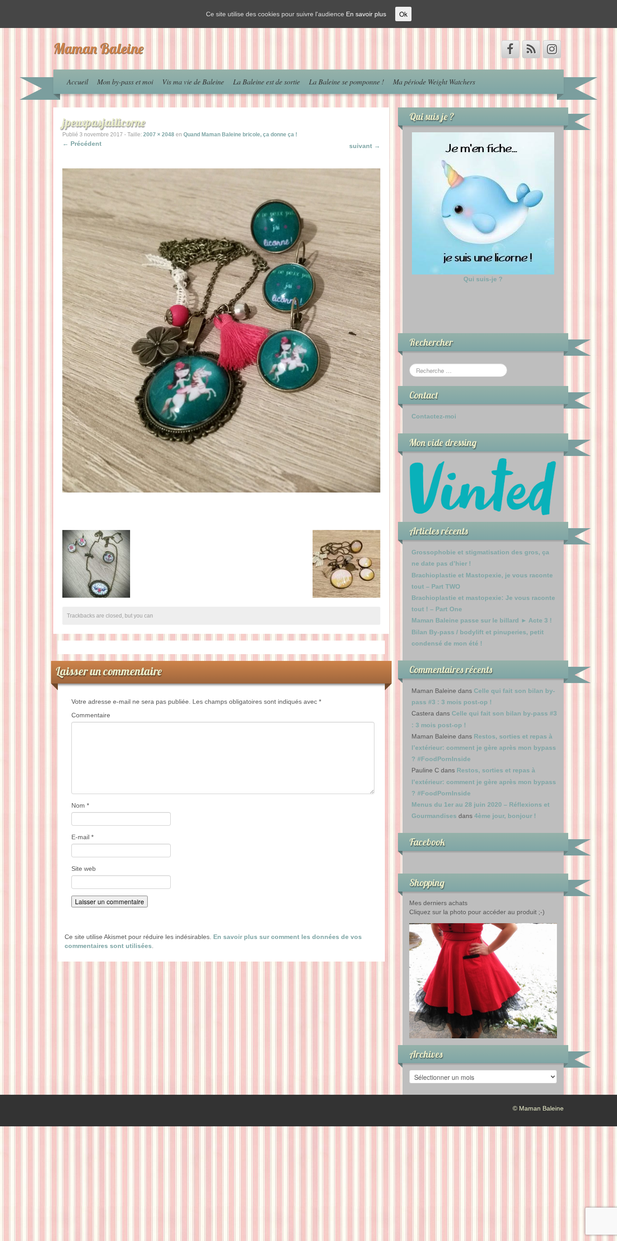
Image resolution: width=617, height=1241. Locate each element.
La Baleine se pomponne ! (346, 81)
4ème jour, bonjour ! (505, 815)
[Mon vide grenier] (483, 486)
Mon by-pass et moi (125, 81)
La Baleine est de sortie (266, 81)
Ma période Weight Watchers (434, 81)
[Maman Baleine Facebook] (510, 49)
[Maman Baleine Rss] (531, 49)
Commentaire (90, 715)
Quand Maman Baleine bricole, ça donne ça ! (240, 134)
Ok (403, 14)
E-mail (82, 837)
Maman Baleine (98, 48)
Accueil (77, 81)
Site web (83, 868)
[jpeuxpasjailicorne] (221, 330)
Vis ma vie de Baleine (193, 81)
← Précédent (82, 143)
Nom (80, 805)
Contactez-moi (433, 416)
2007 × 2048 (158, 134)
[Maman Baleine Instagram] (552, 49)
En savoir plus (366, 14)
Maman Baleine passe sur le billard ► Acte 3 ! (481, 620)
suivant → (364, 145)
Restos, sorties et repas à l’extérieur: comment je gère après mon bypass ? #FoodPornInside (483, 747)
